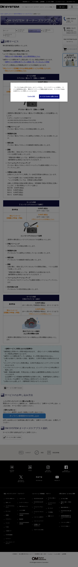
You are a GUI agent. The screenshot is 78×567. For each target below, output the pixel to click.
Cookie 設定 (31, 96)
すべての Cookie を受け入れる (49, 96)
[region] (39, 92)
